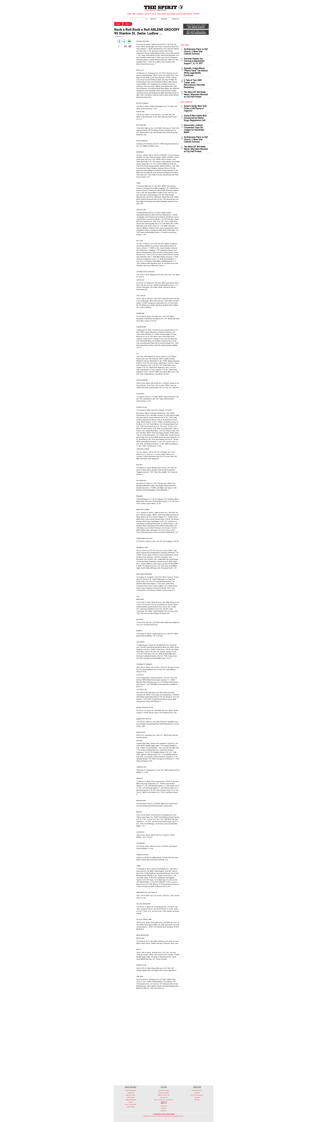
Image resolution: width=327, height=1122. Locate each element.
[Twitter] (124, 41)
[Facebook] (119, 41)
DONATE (209, 2)
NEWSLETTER (199, 2)
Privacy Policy (167, 1116)
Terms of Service (158, 1116)
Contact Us (175, 19)
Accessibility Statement (177, 1116)
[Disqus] (147, 1016)
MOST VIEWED (185, 45)
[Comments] (129, 41)
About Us (153, 19)
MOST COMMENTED (186, 102)
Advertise (164, 19)
